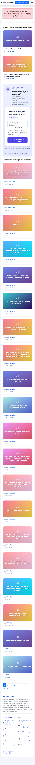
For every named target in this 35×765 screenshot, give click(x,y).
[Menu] (32, 3)
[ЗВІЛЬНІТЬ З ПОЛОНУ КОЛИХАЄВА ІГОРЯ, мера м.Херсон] (17, 68)
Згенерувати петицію (19, 140)
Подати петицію (21, 2)
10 (8, 689)
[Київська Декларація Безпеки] (17, 41)
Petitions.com (7, 3)
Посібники (7, 717)
